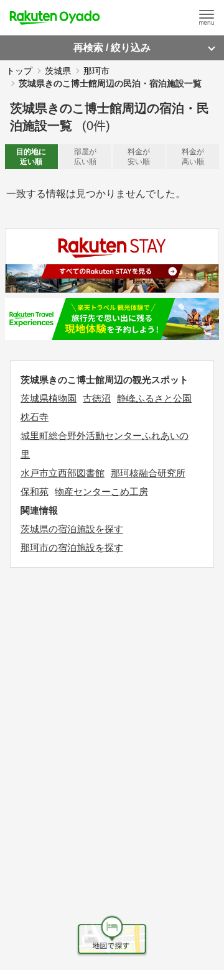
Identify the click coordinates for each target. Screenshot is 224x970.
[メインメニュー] (207, 17)
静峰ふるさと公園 (154, 398)
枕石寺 (35, 417)
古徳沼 (97, 398)
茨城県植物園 (49, 398)
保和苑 (35, 491)
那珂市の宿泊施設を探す (72, 547)
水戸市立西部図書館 (63, 473)
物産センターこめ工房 (101, 491)
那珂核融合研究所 (148, 473)
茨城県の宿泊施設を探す (72, 529)
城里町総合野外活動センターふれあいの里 (105, 445)
